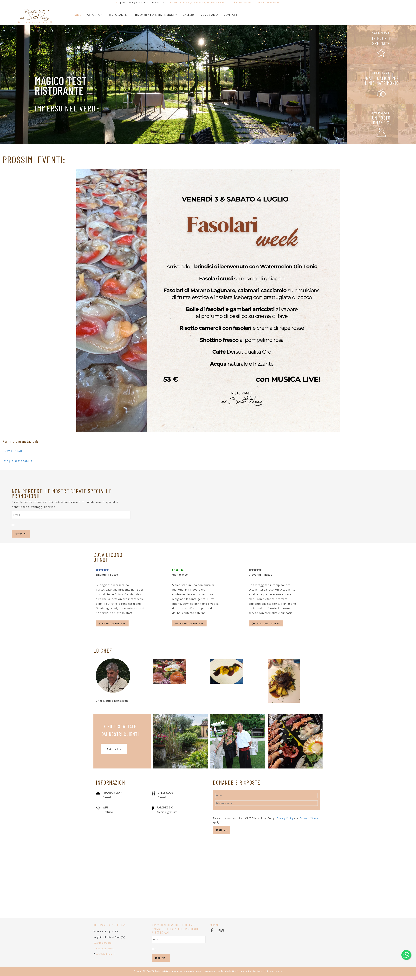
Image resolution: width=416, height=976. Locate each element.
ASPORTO (94, 15)
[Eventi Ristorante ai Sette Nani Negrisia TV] (237, 741)
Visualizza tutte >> (113, 623)
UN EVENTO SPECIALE (381, 40)
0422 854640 (12, 451)
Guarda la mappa (102, 942)
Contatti (231, 15)
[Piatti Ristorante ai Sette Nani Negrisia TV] (295, 741)
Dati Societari (162, 971)
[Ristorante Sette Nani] (35, 13)
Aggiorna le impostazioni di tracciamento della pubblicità (203, 971)
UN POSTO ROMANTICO (381, 120)
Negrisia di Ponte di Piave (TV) (35, 21)
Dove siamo (209, 15)
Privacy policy (244, 971)
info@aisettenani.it (17, 461)
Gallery (189, 15)
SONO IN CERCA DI (381, 33)
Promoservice (274, 971)
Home (77, 15)
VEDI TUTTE (114, 748)
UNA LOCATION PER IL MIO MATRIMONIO (381, 80)
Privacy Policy (285, 818)
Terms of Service (309, 818)
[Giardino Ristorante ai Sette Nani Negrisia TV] (180, 741)
